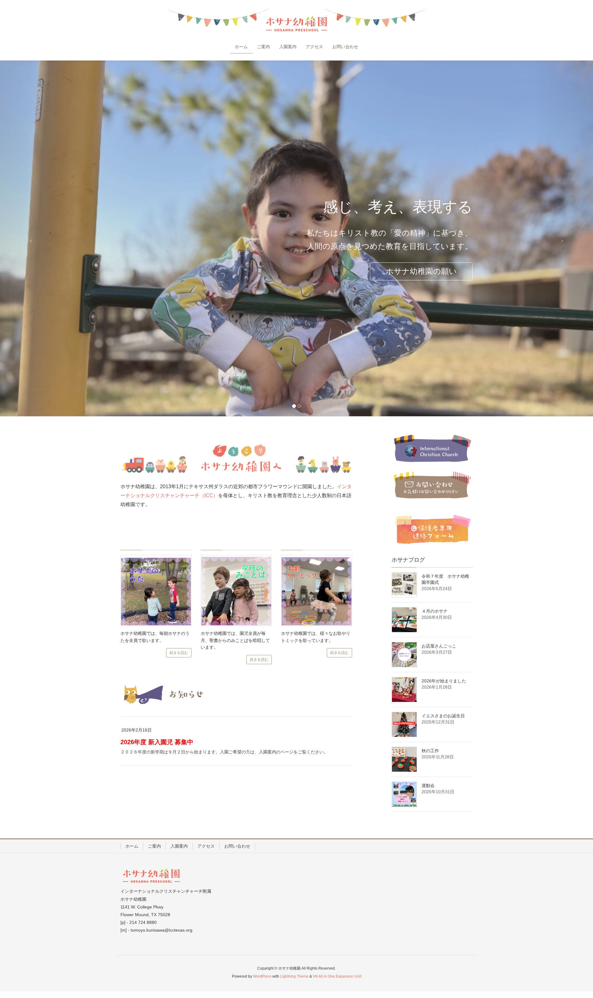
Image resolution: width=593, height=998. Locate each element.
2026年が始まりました (444, 680)
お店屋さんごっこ (439, 646)
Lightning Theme (294, 976)
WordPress (262, 976)
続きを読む (179, 653)
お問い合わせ (237, 846)
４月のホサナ (435, 611)
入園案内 (179, 846)
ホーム (131, 846)
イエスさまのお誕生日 (443, 715)
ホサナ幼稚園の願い (421, 271)
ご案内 (154, 846)
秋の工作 (430, 750)
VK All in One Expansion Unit (337, 976)
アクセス (206, 846)
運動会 (428, 785)
